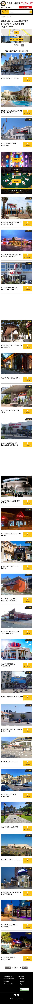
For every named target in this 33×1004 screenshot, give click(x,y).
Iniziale (3, 16)
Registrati (8, 7)
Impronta (6, 981)
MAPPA (17, 32)
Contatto (22, 978)
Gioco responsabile (9, 978)
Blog (21, 984)
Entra (2, 7)
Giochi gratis (25, 7)
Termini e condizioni (9, 984)
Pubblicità (22, 981)
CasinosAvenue (18, 999)
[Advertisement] (16, 306)
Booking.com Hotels (16, 39)
